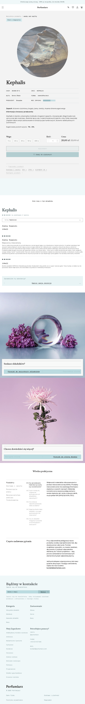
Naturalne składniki (12, 618)
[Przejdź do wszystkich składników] (42, 335)
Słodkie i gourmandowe (14, 673)
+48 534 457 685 (35, 642)
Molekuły (9, 614)
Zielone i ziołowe (11, 657)
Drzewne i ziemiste (12, 677)
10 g (16, 141)
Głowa (32, 610)
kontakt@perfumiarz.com (56, 568)
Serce (32, 614)
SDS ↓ (24, 170)
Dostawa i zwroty (13, 170)
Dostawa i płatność (51, 695)
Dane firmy (10, 695)
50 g (30, 141)
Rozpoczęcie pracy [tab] (11, 490)
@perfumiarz (34, 635)
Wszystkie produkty (13, 16)
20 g (23, 141)
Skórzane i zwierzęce (13, 661)
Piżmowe (9, 665)
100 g (37, 141)
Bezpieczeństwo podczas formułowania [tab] (13, 497)
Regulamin (48, 700)
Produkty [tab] (10, 483)
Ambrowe (9, 637)
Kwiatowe (9, 649)
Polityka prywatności (14, 700)
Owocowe (9, 653)
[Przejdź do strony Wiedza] (42, 420)
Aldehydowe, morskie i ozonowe (17, 633)
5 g (10, 141)
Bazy (7, 622)
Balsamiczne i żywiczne (14, 641)
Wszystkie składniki (12, 610)
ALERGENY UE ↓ (41, 170)
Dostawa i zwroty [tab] (14, 486)
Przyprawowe (10, 669)
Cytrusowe (9, 645)
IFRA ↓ (31, 170)
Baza (31, 618)
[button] (2, 7)
